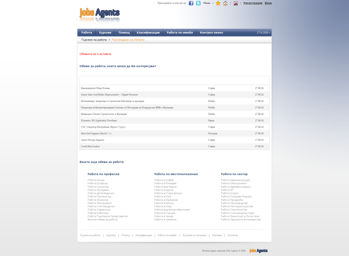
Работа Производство (234, 203)
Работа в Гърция (164, 213)
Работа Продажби (232, 200)
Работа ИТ (227, 190)
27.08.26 (259, 88)
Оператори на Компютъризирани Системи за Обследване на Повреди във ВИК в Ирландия (127, 107)
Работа (86, 32)
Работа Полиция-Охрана (236, 196)
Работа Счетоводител (101, 206)
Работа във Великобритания (172, 209)
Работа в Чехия (163, 216)
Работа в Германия (166, 200)
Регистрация (253, 3)
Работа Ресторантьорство (237, 206)
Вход (268, 3)
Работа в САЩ (162, 206)
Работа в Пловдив (165, 183)
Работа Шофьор (98, 183)
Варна (211, 120)
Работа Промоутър (99, 196)
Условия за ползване (194, 235)
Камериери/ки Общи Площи (95, 88)
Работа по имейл (180, 32)
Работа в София (164, 180)
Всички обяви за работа (102, 219)
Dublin (211, 101)
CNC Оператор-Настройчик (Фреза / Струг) (103, 127)
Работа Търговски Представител (108, 216)
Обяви (206, 3)
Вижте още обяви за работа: (102, 162)
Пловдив (212, 133)
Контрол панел (211, 32)
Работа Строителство (234, 209)
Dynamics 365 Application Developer (99, 120)
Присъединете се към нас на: (172, 3)
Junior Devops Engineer (92, 140)
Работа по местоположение (176, 174)
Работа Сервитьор (99, 209)
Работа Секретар (98, 186)
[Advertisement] (198, 13)
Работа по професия (103, 174)
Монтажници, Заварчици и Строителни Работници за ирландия (112, 101)
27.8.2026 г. (264, 32)
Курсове (105, 32)
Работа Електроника (233, 183)
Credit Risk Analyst (90, 146)
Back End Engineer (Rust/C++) (96, 133)
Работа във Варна (165, 186)
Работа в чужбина (165, 219)
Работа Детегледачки (101, 193)
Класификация (148, 32)
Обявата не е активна (95, 54)
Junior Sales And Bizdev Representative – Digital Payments (109, 94)
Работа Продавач (98, 190)
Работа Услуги (229, 193)
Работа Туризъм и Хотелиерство (241, 219)
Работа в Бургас (164, 190)
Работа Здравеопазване (236, 186)
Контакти (233, 235)
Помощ (124, 32)
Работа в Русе (162, 196)
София (211, 88)
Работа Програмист (100, 203)
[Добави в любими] (218, 4)
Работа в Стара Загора (168, 193)
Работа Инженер (98, 200)
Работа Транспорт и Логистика (240, 216)
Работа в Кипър (164, 203)
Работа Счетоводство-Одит (238, 213)
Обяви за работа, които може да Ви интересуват (118, 66)
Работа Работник (98, 213)
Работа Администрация (235, 180)
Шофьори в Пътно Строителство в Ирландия (104, 114)
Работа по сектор (234, 174)
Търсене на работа (94, 39)
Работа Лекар (96, 180)
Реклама (217, 235)
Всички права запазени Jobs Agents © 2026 (224, 250)
